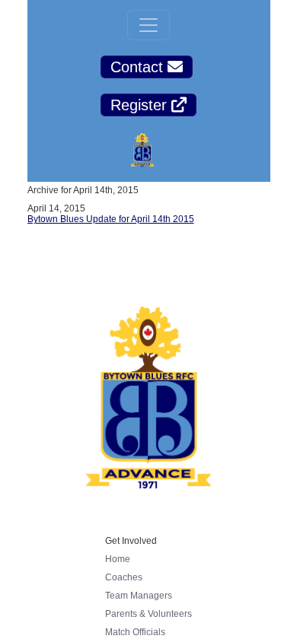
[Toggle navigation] (148, 25)
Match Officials (135, 632)
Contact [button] (139, 67)
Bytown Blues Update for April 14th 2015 (110, 219)
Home (117, 559)
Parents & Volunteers (148, 614)
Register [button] (140, 105)
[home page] (142, 152)
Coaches (123, 577)
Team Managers (138, 595)
